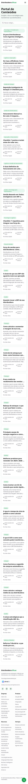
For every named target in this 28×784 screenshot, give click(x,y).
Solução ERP (18, 697)
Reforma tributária (20, 734)
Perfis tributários (19, 732)
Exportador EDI (5, 767)
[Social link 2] (6, 688)
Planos (17, 704)
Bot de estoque (5, 725)
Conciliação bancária (6, 757)
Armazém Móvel (19, 699)
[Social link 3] (10, 688)
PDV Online (4, 765)
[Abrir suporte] (24, 780)
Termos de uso (5, 699)
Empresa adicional (20, 725)
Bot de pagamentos (6, 727)
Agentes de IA (19, 745)
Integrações (18, 702)
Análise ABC (18, 707)
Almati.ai (3, 770)
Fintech (3, 755)
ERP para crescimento (21, 709)
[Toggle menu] (25, 2)
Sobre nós (3, 697)
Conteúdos (4, 706)
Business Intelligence (6, 762)
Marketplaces (4, 734)
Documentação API (20, 712)
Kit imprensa (4, 708)
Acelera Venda (5, 748)
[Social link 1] (2, 688)
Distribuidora (8, 2)
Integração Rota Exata (7, 760)
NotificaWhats (4, 737)
